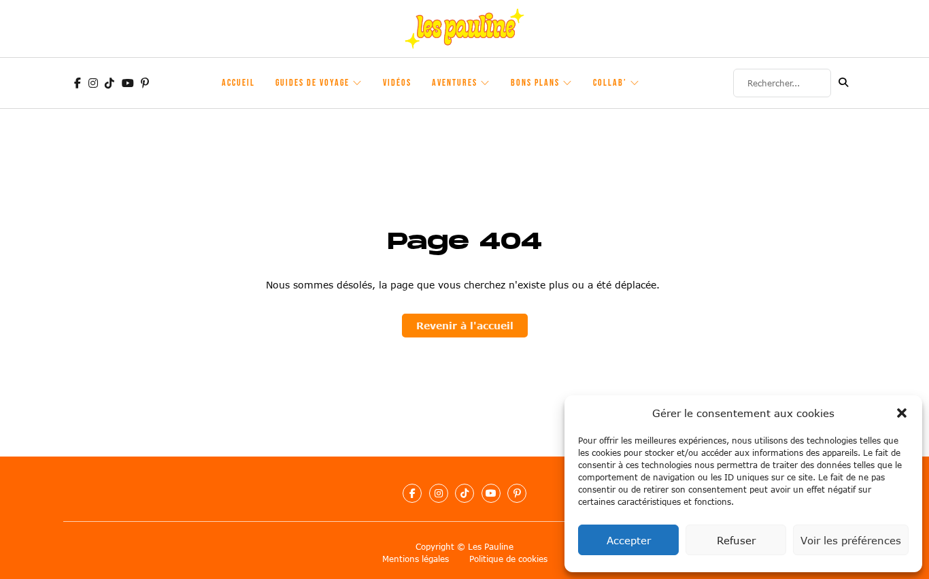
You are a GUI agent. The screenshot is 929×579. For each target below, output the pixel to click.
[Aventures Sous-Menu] (485, 83)
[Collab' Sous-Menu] (635, 83)
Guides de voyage (312, 82)
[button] (902, 413)
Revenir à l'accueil (464, 325)
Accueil (238, 82)
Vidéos (397, 82)
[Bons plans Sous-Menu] (568, 83)
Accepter (629, 540)
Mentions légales (415, 558)
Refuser (736, 540)
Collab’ (610, 82)
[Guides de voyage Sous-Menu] (357, 83)
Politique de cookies (508, 558)
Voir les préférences (850, 540)
